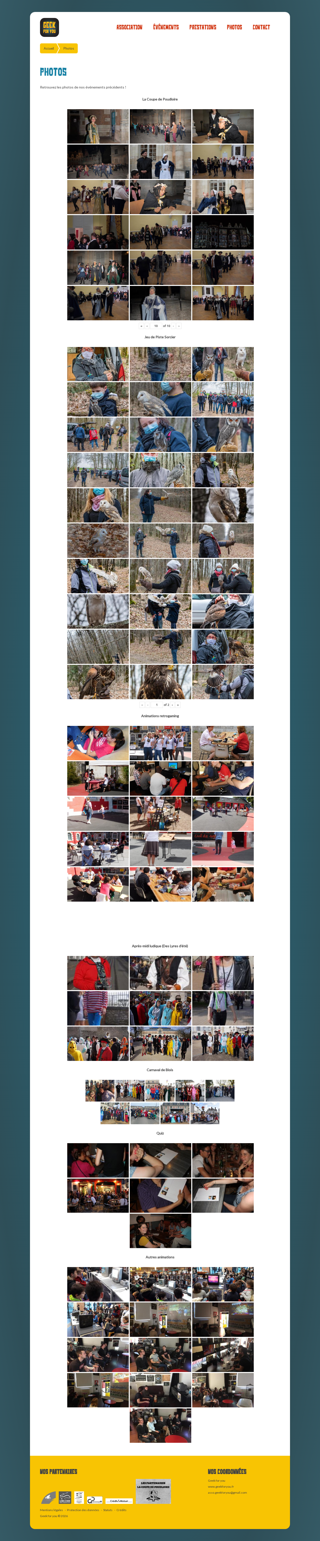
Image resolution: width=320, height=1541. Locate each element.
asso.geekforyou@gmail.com (227, 1492)
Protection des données (83, 1510)
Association (129, 27)
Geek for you (48, 1516)
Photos (234, 27)
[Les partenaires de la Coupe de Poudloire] (153, 1504)
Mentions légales (51, 1510)
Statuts (107, 1510)
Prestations (203, 27)
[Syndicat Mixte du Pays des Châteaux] (95, 1504)
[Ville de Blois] (49, 1504)
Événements (166, 27)
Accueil (49, 48)
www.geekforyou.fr (221, 1486)
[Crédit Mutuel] (119, 1504)
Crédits (121, 1510)
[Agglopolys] (79, 1504)
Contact (261, 27)
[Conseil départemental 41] (65, 1504)
